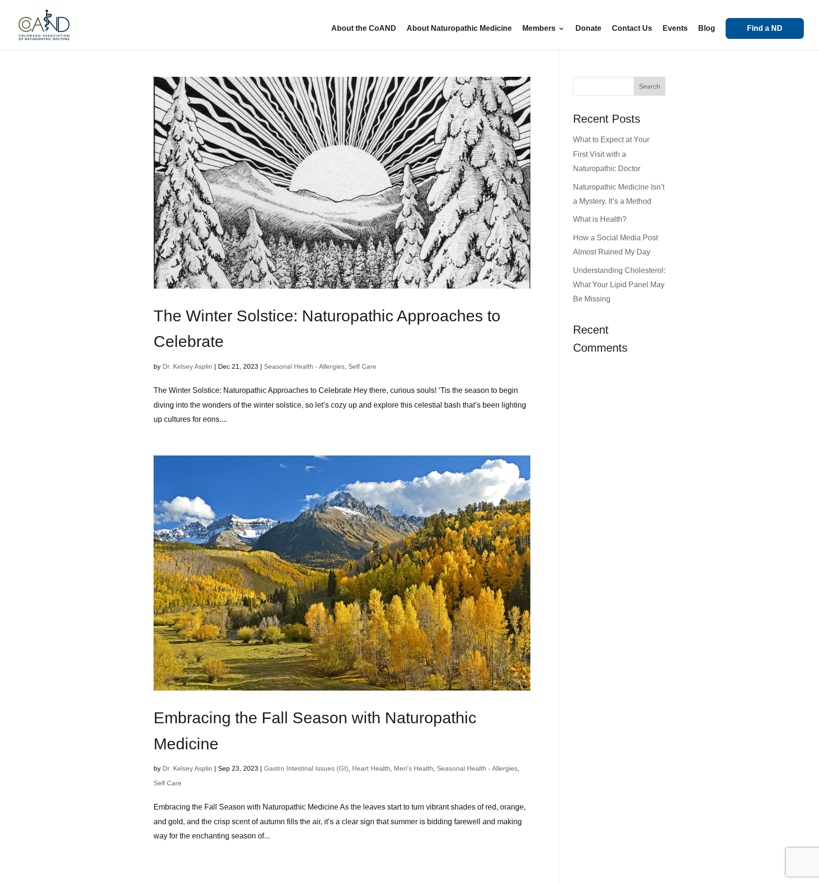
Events (675, 28)
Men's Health (413, 768)
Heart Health (371, 768)
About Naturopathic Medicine (459, 28)
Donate (588, 28)
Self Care (362, 366)
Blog (706, 28)
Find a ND (765, 28)
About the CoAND (363, 28)
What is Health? (600, 219)
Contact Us (632, 28)
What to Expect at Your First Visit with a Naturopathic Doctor (611, 154)
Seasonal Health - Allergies (304, 366)
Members (538, 28)
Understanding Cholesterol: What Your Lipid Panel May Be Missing (619, 284)
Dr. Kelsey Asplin (187, 366)
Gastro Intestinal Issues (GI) (306, 768)
